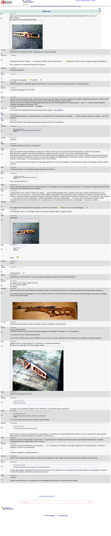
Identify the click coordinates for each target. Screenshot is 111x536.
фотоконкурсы (72, 6)
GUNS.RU (52, 515)
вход (31, 6)
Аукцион (79, 6)
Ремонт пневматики (30, 1)
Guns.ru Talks (28, 0)
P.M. (1, 18)
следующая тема (42, 496)
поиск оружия (60, 6)
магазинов (66, 6)
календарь (54, 6)
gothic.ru (60, 110)
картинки (49, 6)
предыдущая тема (50, 496)
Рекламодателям (63, 515)
